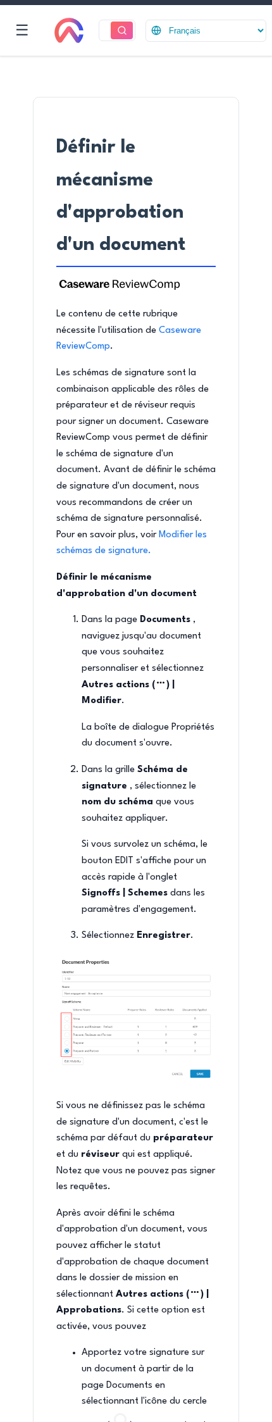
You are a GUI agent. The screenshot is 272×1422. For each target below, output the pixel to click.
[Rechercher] (122, 31)
